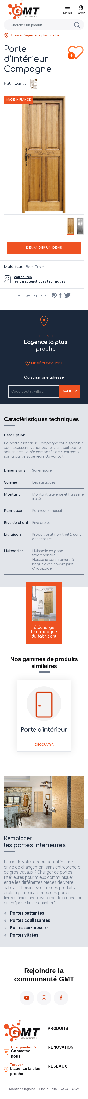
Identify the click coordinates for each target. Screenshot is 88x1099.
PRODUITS (58, 1028)
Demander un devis (44, 247)
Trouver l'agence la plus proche (35, 35)
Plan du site (48, 1089)
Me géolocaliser (46, 363)
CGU (64, 1089)
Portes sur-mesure (29, 927)
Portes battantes (27, 913)
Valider (70, 391)
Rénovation (61, 1047)
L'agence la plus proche (45, 343)
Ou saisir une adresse (44, 377)
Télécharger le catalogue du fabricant (44, 632)
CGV (75, 1089)
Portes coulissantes (30, 920)
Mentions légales (22, 1089)
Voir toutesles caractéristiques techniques (39, 279)
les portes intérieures (34, 842)
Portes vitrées (24, 934)
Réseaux (57, 1066)
